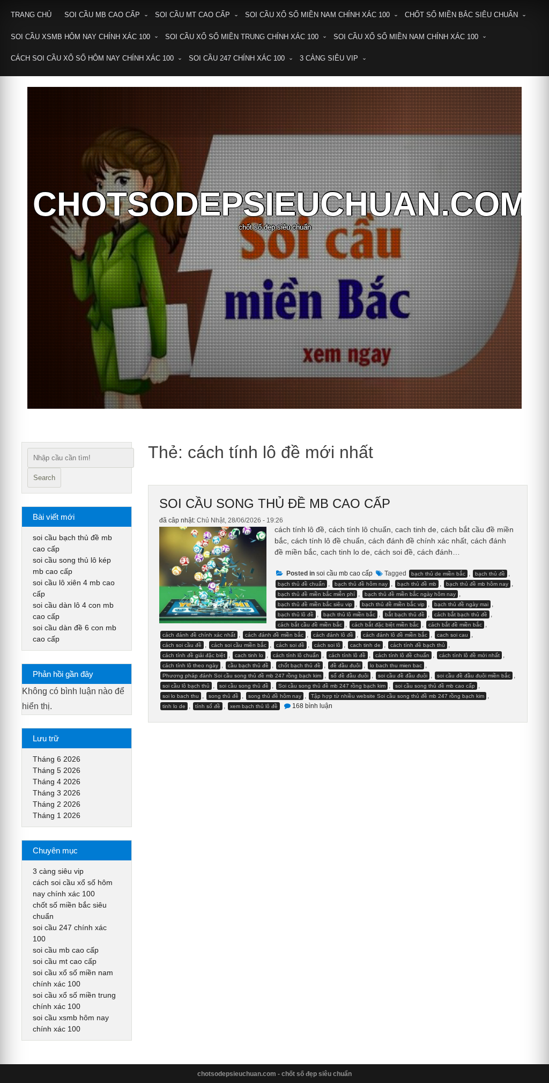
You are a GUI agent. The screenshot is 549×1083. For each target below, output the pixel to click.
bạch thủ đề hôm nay (361, 584)
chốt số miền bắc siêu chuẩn (461, 15)
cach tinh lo (249, 655)
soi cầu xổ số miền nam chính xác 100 (317, 15)
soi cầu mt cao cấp (192, 15)
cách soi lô (327, 645)
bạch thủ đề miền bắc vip (393, 604)
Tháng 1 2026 (56, 815)
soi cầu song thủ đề (244, 686)
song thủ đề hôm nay (274, 696)
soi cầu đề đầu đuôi (402, 676)
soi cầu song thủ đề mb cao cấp (274, 503)
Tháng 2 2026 (56, 804)
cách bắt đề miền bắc (455, 625)
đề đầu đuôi (345, 665)
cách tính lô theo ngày (190, 665)
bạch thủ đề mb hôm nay (477, 584)
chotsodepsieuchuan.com (280, 204)
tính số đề (207, 706)
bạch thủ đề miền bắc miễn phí (316, 594)
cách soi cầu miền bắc (238, 645)
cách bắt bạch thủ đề (460, 614)
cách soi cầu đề (182, 645)
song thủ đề (224, 696)
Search (44, 478)
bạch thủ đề (490, 574)
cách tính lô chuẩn (296, 655)
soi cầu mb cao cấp (102, 15)
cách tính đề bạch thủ (417, 645)
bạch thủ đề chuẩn (301, 584)
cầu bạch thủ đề (248, 665)
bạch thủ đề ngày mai (461, 604)
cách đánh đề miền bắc (274, 635)
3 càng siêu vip (329, 58)
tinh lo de (174, 706)
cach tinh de (365, 645)
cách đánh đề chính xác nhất (198, 635)
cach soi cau (452, 635)
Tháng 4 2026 (56, 781)
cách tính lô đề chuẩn (402, 655)
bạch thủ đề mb (416, 584)
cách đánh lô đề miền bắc (395, 635)
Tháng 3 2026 (56, 793)
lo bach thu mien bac (396, 665)
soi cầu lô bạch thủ (186, 686)
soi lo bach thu (180, 696)
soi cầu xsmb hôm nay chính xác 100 (80, 37)
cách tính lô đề (347, 655)
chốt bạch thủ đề (299, 665)
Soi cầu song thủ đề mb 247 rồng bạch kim (331, 686)
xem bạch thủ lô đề (254, 706)
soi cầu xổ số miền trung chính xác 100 (241, 37)
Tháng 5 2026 (56, 770)
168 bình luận (312, 706)
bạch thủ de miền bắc (438, 574)
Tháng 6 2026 (56, 759)
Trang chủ (31, 15)
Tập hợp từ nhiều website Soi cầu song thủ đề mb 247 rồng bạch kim (397, 696)
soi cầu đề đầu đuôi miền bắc (473, 676)
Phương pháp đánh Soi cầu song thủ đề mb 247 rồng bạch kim (241, 676)
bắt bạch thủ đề (405, 614)
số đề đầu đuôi (349, 676)
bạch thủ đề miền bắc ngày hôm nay (410, 594)
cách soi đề (290, 645)
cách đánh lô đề (333, 635)
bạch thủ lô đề (296, 614)
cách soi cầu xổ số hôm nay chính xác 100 (92, 58)
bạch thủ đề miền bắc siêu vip (315, 604)
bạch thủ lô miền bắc (349, 614)
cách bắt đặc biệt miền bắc (385, 625)
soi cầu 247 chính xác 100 (237, 58)
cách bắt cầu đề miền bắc (310, 625)
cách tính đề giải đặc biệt (193, 655)
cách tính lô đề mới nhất (469, 655)
